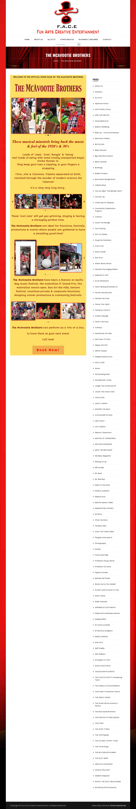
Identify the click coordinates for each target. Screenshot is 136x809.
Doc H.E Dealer (101, 234)
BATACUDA (99, 144)
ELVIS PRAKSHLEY (102, 281)
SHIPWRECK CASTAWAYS (105, 607)
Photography (100, 543)
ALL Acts (98, 97)
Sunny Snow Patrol (103, 666)
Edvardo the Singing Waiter (106, 269)
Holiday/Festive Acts (103, 357)
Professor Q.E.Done (103, 566)
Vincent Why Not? (102, 770)
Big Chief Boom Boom (104, 156)
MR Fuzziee (99, 467)
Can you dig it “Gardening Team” (108, 191)
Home (27, 39)
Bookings (98, 167)
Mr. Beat (98, 473)
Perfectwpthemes (118, 805)
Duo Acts (99, 257)
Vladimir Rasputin (102, 776)
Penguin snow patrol (103, 537)
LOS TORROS (100, 426)
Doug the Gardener (103, 240)
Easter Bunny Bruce (103, 263)
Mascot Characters (103, 432)
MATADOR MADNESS (103, 444)
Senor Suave (100, 596)
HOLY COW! (100, 362)
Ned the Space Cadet (104, 502)
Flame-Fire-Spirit (102, 304)
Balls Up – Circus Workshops (107, 132)
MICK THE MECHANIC (103, 450)
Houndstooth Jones (103, 380)
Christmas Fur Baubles (104, 202)
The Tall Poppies (102, 735)
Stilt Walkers (100, 654)
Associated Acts (102, 121)
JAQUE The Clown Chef (105, 392)
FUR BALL (98, 327)
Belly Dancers (101, 150)
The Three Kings (101, 746)
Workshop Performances (105, 787)
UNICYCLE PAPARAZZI (104, 764)
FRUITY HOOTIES (101, 322)
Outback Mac (100, 526)
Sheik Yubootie (101, 601)
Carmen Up (100, 197)
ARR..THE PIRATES (102, 115)
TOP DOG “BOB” (101, 758)
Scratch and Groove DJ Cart (107, 590)
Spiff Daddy (100, 648)
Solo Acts (99, 642)
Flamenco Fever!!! (102, 310)
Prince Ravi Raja (101, 555)
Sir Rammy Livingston (104, 631)
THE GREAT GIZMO (102, 697)
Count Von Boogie (102, 222)
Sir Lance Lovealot (102, 625)
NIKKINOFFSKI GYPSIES (104, 508)
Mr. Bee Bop (100, 479)
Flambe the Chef (102, 298)
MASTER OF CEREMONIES (105, 438)
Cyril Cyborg (100, 228)
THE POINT (99, 723)
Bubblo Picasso (101, 173)
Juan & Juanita (101, 403)
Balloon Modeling (102, 127)
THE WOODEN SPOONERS (105, 752)
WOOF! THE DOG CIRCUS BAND (108, 781)
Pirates (98, 549)
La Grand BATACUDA (104, 415)
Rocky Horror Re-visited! (105, 584)
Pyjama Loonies (101, 572)
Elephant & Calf (101, 275)
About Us (38, 39)
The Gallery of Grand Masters (107, 686)
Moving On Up (101, 461)
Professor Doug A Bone (104, 561)
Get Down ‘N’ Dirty (102, 339)
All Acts (51, 39)
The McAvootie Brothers (105, 711)
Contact (107, 39)
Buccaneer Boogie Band (105, 179)
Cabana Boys (100, 185)
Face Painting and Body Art (106, 287)
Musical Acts (100, 496)
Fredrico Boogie (101, 316)
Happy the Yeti (101, 345)
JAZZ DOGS (99, 397)
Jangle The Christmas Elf (105, 386)
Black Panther (101, 162)
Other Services (67, 39)
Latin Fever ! (100, 421)
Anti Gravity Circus (103, 109)
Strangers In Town (102, 660)
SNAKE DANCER (101, 636)
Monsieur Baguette (103, 456)
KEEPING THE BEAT (102, 409)
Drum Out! (99, 246)
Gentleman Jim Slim (103, 333)
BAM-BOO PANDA (102, 138)
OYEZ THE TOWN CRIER (104, 531)
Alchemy (98, 92)
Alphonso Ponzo (101, 103)
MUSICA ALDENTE (102, 491)
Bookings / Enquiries (88, 39)
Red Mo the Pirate (102, 578)
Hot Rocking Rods (102, 374)
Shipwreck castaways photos (107, 613)
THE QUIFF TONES (102, 729)
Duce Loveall (100, 252)
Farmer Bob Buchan (103, 292)
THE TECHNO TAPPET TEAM (106, 741)
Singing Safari (100, 619)
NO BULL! (98, 514)
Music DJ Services (102, 485)
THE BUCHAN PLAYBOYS (105, 671)
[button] (13, 115)
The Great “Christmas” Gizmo (107, 691)
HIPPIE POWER (101, 351)
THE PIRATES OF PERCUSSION (107, 717)
